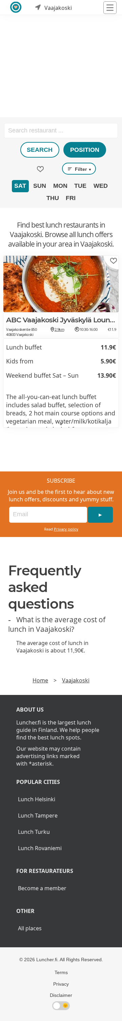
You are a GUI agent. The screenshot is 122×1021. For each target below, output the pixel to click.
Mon (60, 185)
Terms (61, 972)
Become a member (42, 888)
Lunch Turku (34, 832)
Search (40, 149)
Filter (83, 169)
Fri (71, 198)
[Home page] (16, 8)
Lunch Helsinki (36, 799)
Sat (20, 185)
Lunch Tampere (38, 815)
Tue (80, 185)
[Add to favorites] (113, 260)
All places (30, 928)
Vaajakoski (75, 680)
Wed (101, 185)
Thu (52, 198)
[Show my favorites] (40, 169)
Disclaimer (61, 995)
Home (40, 680)
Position (84, 149)
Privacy (61, 984)
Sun (39, 185)
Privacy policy (66, 529)
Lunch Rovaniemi (40, 848)
